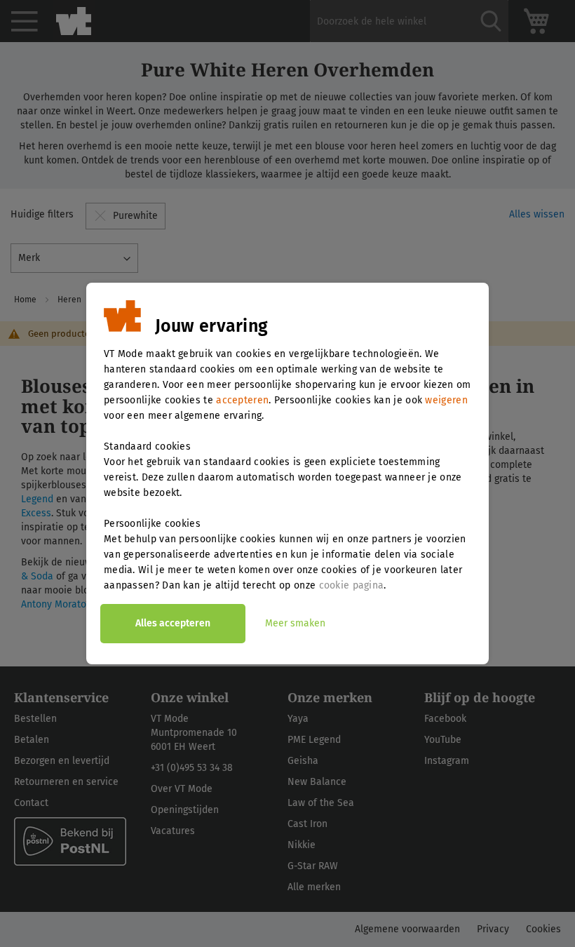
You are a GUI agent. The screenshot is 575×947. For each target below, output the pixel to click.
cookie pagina (351, 585)
